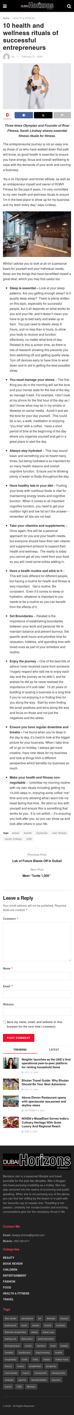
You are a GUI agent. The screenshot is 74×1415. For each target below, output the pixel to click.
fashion (41, 1345)
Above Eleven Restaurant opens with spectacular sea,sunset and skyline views (44, 1101)
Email (8, 986)
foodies (9, 1352)
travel (8, 1386)
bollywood (10, 1325)
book (24, 1325)
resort (25, 1372)
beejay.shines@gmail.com (28, 1235)
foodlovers (25, 1352)
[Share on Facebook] (24, 115)
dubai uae (48, 1332)
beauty (64, 1318)
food (53, 1345)
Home (6, 18)
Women (31, 1386)
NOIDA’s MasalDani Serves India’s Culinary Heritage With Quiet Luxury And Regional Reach (45, 1122)
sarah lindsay (13, 838)
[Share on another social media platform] (62, 115)
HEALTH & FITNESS (24, 18)
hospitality (11, 1359)
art (39, 1318)
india (35, 1359)
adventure (27, 1318)
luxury (8, 1366)
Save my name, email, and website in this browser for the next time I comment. (34, 1024)
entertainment (46, 1338)
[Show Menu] (5, 6)
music (20, 1366)
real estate (11, 1372)
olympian (42, 832)
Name (8, 968)
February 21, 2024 (32, 56)
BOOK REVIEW (13, 1264)
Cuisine (60, 1325)
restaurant (41, 1372)
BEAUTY (8, 1258)
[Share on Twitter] (43, 115)
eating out (10, 1338)
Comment (11, 919)
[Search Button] (69, 6)
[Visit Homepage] (36, 6)
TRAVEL (8, 1299)
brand (48, 1325)
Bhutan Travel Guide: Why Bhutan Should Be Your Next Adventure (45, 1082)
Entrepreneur (12, 1345)
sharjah (9, 1379)
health (28, 832)
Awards (51, 1318)
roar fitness (59, 832)
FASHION (9, 1281)
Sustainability (39, 1379)
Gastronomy (43, 1352)
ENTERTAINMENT (14, 1275)
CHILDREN (10, 1269)
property (51, 1366)
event (28, 1345)
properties (35, 1366)
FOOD (7, 1287)
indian (46, 1359)
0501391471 (22, 1241)
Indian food (61, 1359)
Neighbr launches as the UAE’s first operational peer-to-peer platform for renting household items (46, 1063)
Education (27, 1338)
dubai (15, 832)
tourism (56, 1379)
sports (22, 1379)
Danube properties (15, 1332)
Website (8, 1004)
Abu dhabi (10, 1318)
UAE (29, 838)
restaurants (58, 1372)
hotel (24, 1359)
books (35, 1325)
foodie (64, 1345)
